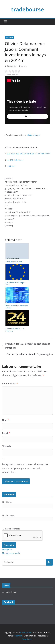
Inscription (7, 549)
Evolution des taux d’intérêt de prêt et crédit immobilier (27, 345)
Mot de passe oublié (11, 553)
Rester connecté (12, 528)
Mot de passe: (8, 515)
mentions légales (9, 592)
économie (9, 37)
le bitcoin (11, 166)
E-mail (6, 433)
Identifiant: (7, 502)
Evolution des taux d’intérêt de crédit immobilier (28, 153)
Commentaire (10, 383)
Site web (6, 446)
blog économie (33, 135)
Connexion (9, 545)
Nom (5, 420)
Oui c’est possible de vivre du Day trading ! (28, 354)
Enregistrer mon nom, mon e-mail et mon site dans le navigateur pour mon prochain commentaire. (25, 468)
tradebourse (27, 9)
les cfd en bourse (14, 160)
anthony (24, 66)
